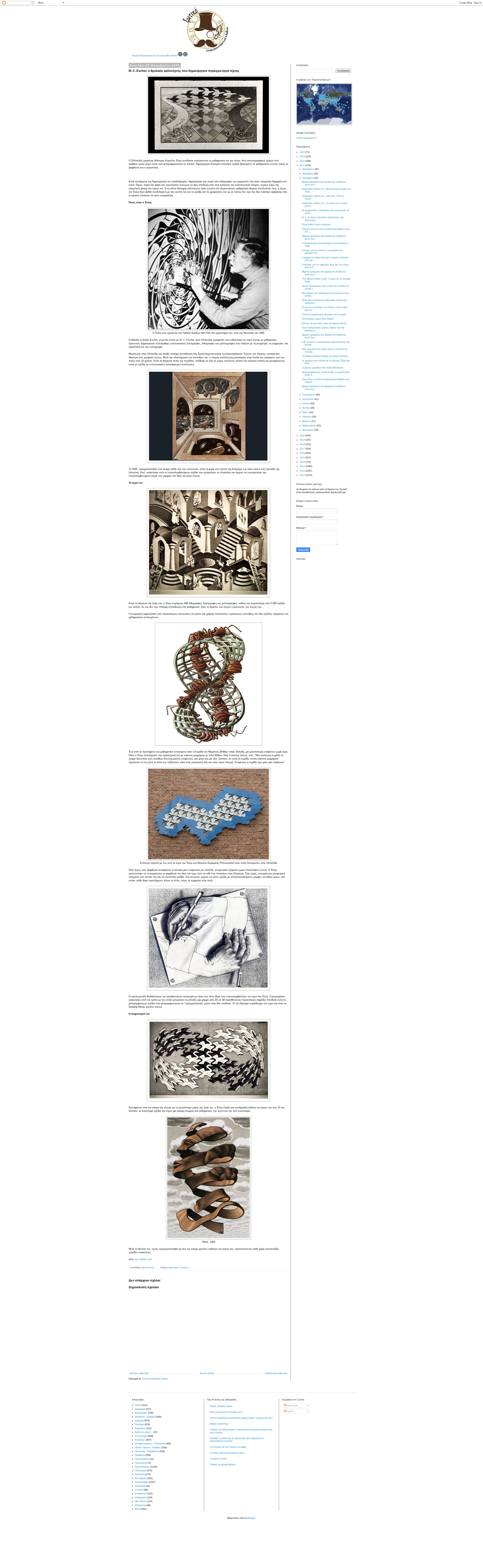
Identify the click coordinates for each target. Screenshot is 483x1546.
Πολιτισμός (140, 1470)
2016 (302, 453)
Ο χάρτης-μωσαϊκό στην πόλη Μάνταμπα (322, 367)
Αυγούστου (308, 399)
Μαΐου (305, 412)
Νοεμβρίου (308, 173)
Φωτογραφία (141, 1482)
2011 (302, 475)
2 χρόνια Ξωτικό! (218, 1458)
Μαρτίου (306, 421)
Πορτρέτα (184, 1267)
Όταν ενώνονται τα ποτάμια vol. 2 (226, 1412)
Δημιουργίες (173, 1267)
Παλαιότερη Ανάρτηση (276, 1373)
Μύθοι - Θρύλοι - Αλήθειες (148, 1447)
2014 (302, 462)
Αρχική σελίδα (207, 1373)
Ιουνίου (306, 408)
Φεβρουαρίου (309, 425)
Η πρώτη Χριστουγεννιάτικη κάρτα (227, 1453)
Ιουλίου (306, 403)
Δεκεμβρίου (308, 169)
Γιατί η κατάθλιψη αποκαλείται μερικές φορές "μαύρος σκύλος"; (241, 1418)
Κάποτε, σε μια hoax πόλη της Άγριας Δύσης (324, 323)
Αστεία (138, 1405)
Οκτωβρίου (308, 178)
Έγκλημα (139, 1424)
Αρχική (135, 55)
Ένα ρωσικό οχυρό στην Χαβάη (318, 319)
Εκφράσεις (140, 1428)
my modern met (143, 1259)
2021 (302, 165)
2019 (302, 440)
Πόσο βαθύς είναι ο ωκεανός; (316, 224)
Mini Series (171, 55)
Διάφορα (139, 1420)
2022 (302, 161)
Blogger (251, 1518)
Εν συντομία (159, 55)
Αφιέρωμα (140, 1409)
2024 (302, 152)
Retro (138, 1509)
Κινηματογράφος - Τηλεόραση (150, 1443)
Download (140, 1486)
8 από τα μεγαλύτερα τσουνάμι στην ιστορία (324, 314)
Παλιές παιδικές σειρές (221, 1406)
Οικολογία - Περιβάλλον (147, 1451)
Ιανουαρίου (308, 430)
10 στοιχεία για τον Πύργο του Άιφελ (228, 1447)
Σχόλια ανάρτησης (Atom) (155, 1378)
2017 (302, 448)
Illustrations (141, 1493)
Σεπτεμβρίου (309, 394)
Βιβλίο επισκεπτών (219, 1423)
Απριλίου (307, 416)
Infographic (140, 1497)
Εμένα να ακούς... (144, 1432)
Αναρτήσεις (292, 1405)
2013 (302, 466)
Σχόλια (290, 1411)
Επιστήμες (140, 1440)
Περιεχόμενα (146, 55)
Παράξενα (140, 1455)
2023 (302, 156)
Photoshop (140, 1505)
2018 (302, 444)
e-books (139, 1489)
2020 (302, 435)
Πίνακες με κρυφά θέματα (222, 1464)
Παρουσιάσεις (142, 1459)
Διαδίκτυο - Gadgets (145, 1417)
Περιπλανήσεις (142, 1466)
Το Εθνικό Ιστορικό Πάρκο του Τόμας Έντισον (325, 356)
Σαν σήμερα (141, 1478)
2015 (302, 457)
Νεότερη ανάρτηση (139, 1373)
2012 (302, 471)
